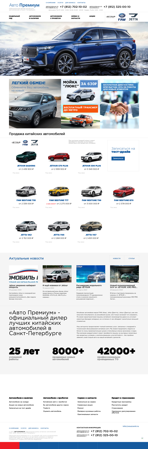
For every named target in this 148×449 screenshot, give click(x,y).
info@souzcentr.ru (131, 426)
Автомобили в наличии (35, 17)
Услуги (60, 2)
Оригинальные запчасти (87, 414)
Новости (116, 258)
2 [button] (76, 73)
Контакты (81, 2)
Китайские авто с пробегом (55, 402)
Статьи (132, 258)
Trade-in (46, 408)
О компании (50, 2)
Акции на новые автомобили (21, 405)
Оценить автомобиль (52, 411)
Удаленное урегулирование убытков (123, 412)
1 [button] (72, 73)
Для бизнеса (70, 2)
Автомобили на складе (19, 402)
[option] (74, 49)
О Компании (14, 428)
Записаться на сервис (86, 402)
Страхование (117, 408)
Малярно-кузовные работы (89, 411)
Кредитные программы (121, 402)
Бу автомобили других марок (56, 405)
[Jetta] (133, 17)
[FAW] (122, 17)
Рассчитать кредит (120, 405)
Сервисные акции (85, 405)
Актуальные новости (26, 258)
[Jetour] (110, 17)
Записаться (118, 158)
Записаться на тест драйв (20, 408)
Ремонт (80, 408)
